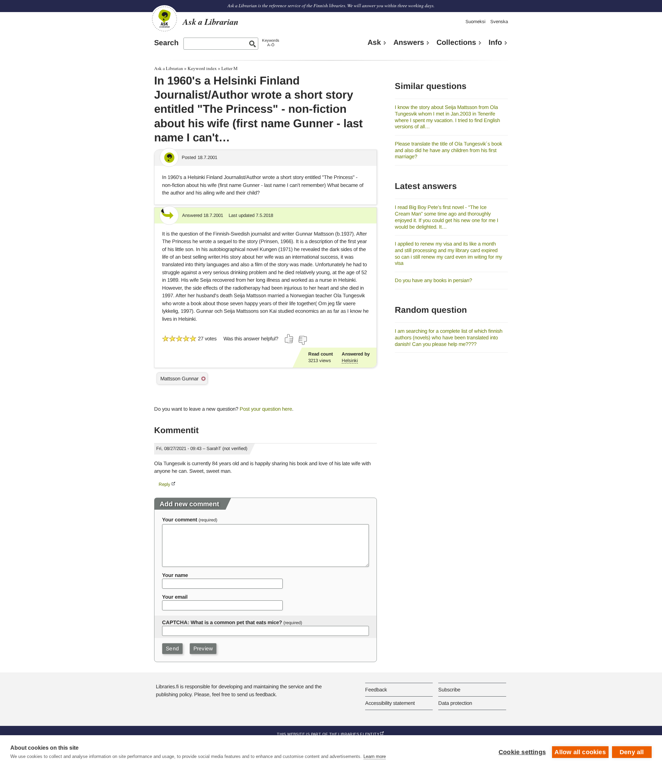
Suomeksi (475, 21)
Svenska (499, 21)
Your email (175, 597)
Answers (408, 42)
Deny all (632, 752)
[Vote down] (302, 340)
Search (166, 43)
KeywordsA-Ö (270, 42)
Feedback (376, 689)
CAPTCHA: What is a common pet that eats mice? (222, 622)
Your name (175, 575)
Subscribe (449, 689)
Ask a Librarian (168, 68)
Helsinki (350, 360)
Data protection (455, 703)
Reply (164, 484)
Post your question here (266, 409)
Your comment (179, 519)
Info (495, 42)
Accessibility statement (390, 703)
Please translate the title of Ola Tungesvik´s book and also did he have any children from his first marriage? (448, 150)
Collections (456, 42)
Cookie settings (522, 752)
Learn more (374, 756)
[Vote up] (289, 338)
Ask (374, 42)
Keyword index (202, 68)
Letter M (229, 68)
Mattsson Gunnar (179, 378)
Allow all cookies (579, 752)
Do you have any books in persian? (433, 280)
